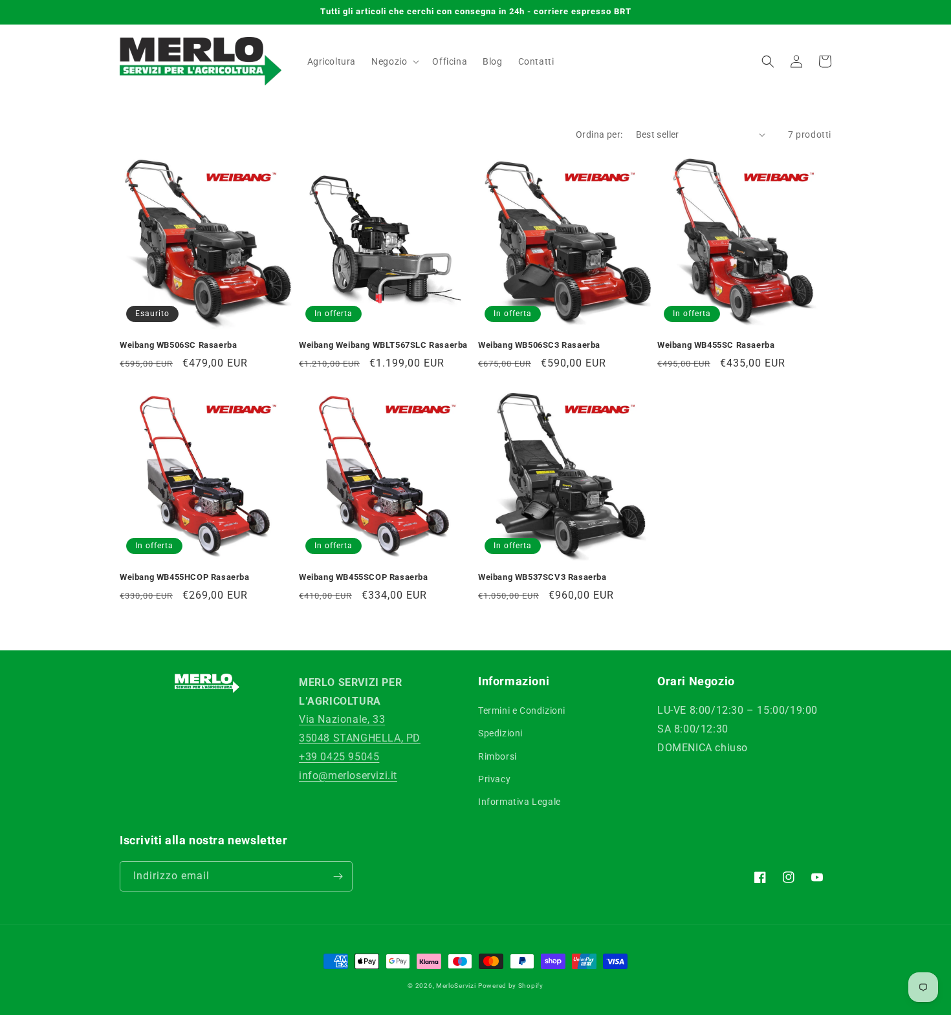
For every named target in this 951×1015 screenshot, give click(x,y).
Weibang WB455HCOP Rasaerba (185, 577)
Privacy (494, 779)
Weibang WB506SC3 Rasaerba (539, 345)
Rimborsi (497, 756)
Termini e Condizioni (521, 710)
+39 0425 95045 (339, 757)
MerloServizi (456, 985)
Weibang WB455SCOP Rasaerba (363, 577)
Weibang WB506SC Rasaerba (178, 345)
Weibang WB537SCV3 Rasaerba (542, 577)
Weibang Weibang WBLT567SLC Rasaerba (383, 345)
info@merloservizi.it (348, 775)
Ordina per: (599, 134)
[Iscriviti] (337, 876)
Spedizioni (500, 733)
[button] (394, 61)
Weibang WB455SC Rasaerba (715, 345)
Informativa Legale (519, 801)
